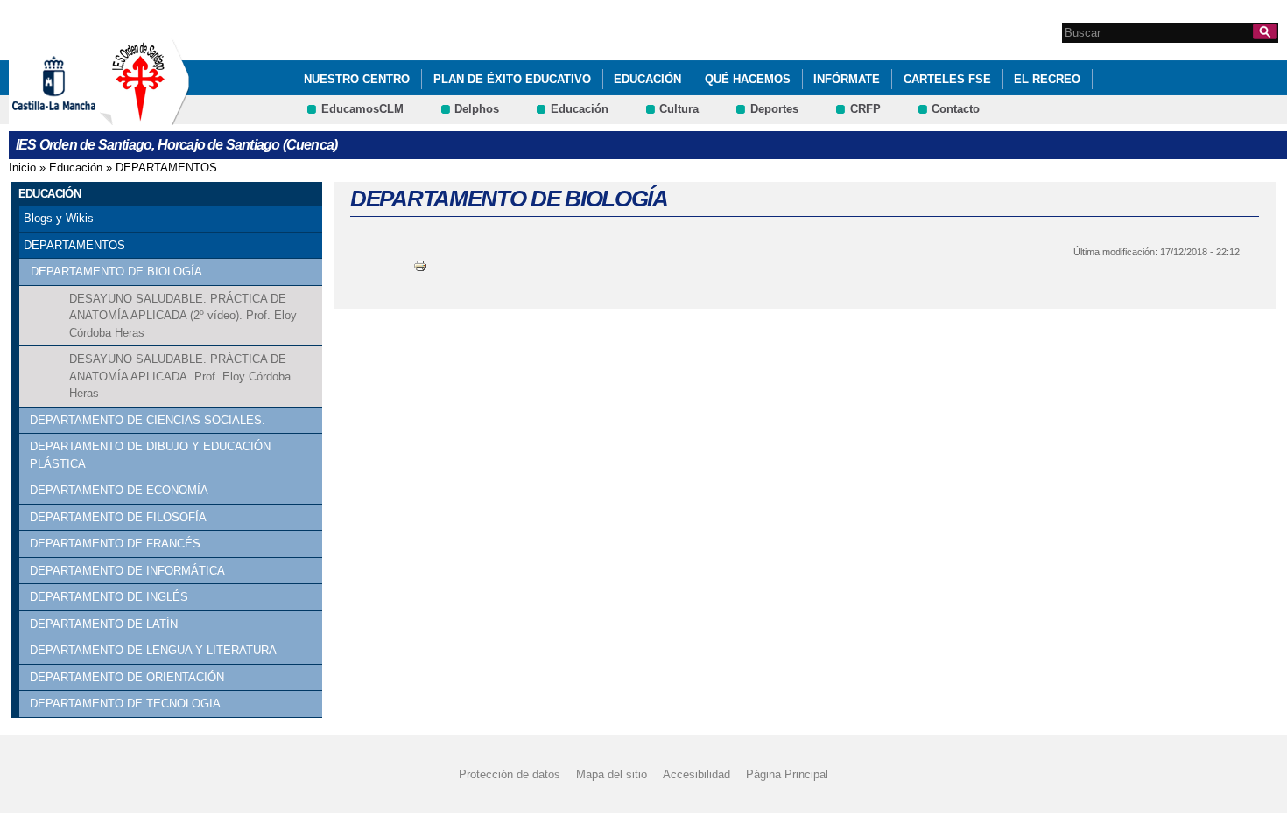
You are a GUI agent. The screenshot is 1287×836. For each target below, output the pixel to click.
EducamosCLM (362, 108)
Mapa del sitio (611, 774)
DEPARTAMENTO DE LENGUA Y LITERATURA (153, 650)
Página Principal (787, 774)
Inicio (22, 167)
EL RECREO (1047, 79)
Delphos (476, 108)
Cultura (679, 108)
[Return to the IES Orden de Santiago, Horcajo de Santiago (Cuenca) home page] (144, 116)
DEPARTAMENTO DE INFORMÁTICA (127, 570)
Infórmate (846, 79)
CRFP (865, 108)
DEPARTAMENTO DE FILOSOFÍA (118, 517)
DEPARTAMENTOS (166, 167)
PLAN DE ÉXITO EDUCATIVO (512, 79)
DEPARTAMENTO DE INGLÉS (109, 596)
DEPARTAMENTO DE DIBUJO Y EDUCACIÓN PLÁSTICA (150, 455)
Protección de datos (509, 774)
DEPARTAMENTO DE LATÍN (104, 623)
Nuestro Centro (357, 79)
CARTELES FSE (947, 79)
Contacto (956, 108)
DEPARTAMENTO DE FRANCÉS (115, 543)
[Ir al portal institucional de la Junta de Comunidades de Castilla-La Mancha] (76, 116)
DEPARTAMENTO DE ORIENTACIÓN (127, 677)
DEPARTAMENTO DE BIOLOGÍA (116, 271)
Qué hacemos (748, 79)
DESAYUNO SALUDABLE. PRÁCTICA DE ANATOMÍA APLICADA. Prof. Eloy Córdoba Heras (180, 376)
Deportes (774, 108)
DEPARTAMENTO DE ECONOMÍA (119, 490)
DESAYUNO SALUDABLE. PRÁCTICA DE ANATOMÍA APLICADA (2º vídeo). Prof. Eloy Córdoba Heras (183, 315)
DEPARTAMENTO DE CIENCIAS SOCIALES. (147, 420)
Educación (647, 79)
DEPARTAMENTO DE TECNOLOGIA (125, 703)
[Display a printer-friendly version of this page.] (420, 265)
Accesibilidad (696, 774)
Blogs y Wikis (59, 218)
